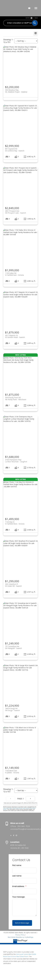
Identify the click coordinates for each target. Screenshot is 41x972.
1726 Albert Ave (12, 772)
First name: (17, 865)
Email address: (18, 886)
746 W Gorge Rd (12, 709)
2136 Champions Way (16, 461)
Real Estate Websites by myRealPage (20, 937)
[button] (11, 835)
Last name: (17, 876)
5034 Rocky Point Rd (15, 398)
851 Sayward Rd (14, 150)
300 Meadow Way (16, 91)
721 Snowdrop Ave (13, 647)
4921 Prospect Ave (15, 212)
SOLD (36, 18)
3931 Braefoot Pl (13, 585)
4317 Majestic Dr (15, 336)
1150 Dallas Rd (14, 274)
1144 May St (14, 523)
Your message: (18, 897)
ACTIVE (28, 18)
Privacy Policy (20, 935)
